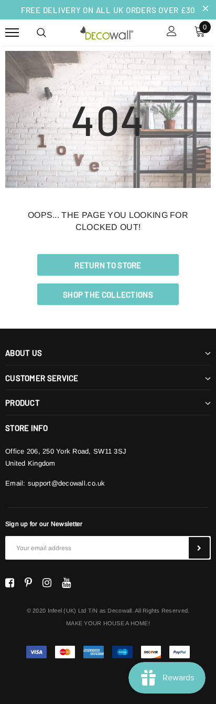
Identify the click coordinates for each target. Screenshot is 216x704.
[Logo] (106, 31)
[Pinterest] (28, 582)
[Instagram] (46, 582)
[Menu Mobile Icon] (12, 32)
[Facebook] (9, 582)
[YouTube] (66, 582)
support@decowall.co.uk (66, 483)
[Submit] (199, 548)
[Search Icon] (41, 32)
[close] (205, 9)
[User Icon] (172, 32)
